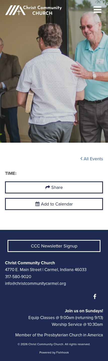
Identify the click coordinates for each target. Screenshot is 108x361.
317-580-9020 (18, 277)
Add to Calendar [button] (56, 204)
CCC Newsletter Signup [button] (54, 246)
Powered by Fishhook (54, 352)
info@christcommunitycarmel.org (35, 283)
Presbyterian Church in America (73, 335)
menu (97, 10)
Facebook (96, 296)
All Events (92, 159)
